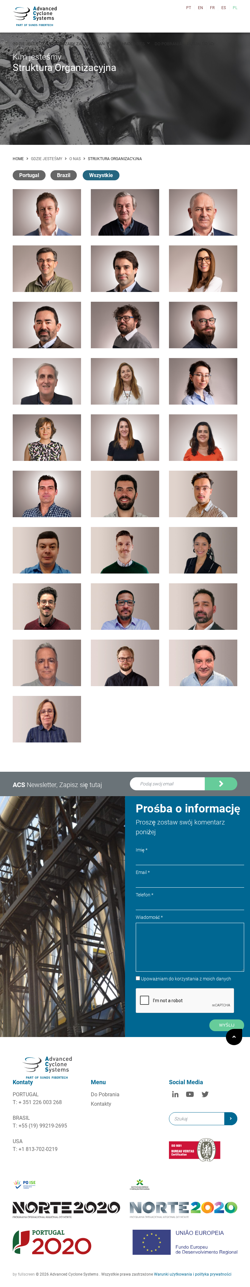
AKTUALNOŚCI (201, 43)
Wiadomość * (149, 917)
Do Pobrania (105, 1094)
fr (212, 8)
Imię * (141, 849)
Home (18, 159)
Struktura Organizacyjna (115, 159)
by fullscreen (24, 1274)
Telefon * (144, 894)
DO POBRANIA (168, 43)
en (200, 8)
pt (188, 8)
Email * (143, 872)
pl (235, 8)
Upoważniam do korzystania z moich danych (182, 793)
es (223, 8)
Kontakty (101, 1104)
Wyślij (226, 1025)
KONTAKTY (23, 50)
